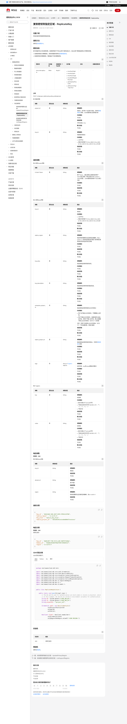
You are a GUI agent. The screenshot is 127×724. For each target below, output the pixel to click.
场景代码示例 (12, 163)
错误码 (110, 65)
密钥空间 (16, 131)
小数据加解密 (17, 78)
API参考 (10, 46)
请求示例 (111, 50)
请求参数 (111, 42)
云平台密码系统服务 (17, 141)
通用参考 (11, 179)
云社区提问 (46, 694)
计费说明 (11, 33)
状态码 (110, 61)
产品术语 (11, 182)
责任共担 (11, 185)
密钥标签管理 (17, 91)
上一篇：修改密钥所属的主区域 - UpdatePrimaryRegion (49, 655)
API (11, 59)
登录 (111, 10)
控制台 (106, 10)
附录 (11, 154)
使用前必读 (13, 49)
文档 (96, 10)
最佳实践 (11, 43)
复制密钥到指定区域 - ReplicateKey (21, 114)
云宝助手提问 (36, 694)
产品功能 (35, 676)
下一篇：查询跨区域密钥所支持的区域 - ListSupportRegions (50, 658)
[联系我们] (92, 10)
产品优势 (35, 678)
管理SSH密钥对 (16, 135)
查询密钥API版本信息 (20, 97)
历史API (12, 144)
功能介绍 (111, 27)
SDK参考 (11, 157)
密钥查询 (16, 94)
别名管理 (16, 128)
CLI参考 (10, 160)
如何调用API (13, 52)
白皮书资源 (11, 191)
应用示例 (12, 147)
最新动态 (11, 27)
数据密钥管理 (17, 68)
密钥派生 (16, 84)
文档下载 (11, 173)
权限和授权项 (13, 150)
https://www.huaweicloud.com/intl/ (42, 2)
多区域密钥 (17, 103)
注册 (117, 10)
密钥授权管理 (17, 75)
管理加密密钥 (15, 62)
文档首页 (34, 18)
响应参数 (111, 46)
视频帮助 (11, 170)
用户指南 (11, 40)
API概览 (12, 55)
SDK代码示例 (112, 57)
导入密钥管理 (17, 71)
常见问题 (11, 166)
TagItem (70, 363)
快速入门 (11, 36)
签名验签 (16, 81)
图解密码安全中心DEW (39, 671)
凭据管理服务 (15, 138)
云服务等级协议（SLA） (16, 188)
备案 (100, 10)
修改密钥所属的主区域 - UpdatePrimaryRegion (22, 108)
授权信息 (111, 35)
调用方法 (111, 31)
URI (110, 38)
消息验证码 (17, 125)
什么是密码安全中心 (38, 673)
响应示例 (111, 54)
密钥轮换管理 (17, 87)
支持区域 (11, 195)
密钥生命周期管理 (19, 65)
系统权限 (11, 198)
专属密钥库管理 (18, 100)
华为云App (118, 5)
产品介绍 (11, 30)
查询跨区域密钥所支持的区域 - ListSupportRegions (21, 120)
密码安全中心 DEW (44, 18)
